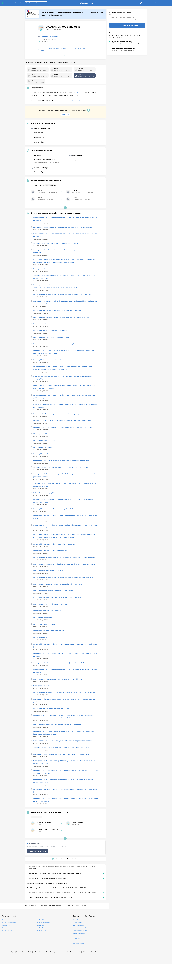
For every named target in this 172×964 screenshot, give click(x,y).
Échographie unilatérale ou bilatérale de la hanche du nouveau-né (57, 597)
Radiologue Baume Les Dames (9, 922)
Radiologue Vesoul (41, 927)
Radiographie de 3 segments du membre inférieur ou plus (54, 344)
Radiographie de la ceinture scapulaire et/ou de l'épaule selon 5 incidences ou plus (63, 577)
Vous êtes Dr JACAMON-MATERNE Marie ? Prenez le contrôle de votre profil (62, 49)
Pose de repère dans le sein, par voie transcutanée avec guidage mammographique (63, 414)
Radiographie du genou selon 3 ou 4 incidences (50, 330)
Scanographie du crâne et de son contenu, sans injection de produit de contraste (62, 227)
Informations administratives (66, 859)
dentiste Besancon (77, 920)
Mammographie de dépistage (44, 440)
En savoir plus (56, 15)
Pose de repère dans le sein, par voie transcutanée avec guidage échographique (62, 420)
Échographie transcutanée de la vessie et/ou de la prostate (54, 544)
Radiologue (38, 62)
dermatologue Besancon (78, 922)
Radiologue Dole (40, 925)
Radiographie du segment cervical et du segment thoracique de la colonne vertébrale (64, 557)
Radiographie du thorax (41, 637)
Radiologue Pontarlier (7, 927)
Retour (12, 3)
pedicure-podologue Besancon (80, 941)
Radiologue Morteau (41, 930)
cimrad (79, 92)
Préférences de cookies (75, 952)
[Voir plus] (65, 207)
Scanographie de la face (42, 269)
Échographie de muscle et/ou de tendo (47, 360)
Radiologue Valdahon (42, 920)
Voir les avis (65, 114)
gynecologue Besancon (78, 925)
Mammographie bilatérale (42, 434)
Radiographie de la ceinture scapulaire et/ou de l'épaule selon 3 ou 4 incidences (62, 294)
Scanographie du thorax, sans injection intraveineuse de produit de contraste (61, 467)
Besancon (52, 62)
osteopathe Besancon (78, 935)
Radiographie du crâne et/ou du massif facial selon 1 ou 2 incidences (57, 679)
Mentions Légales (10, 952)
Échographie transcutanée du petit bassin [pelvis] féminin (54, 509)
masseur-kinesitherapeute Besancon (81, 927)
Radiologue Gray (6, 925)
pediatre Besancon (77, 938)
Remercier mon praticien (37, 851)
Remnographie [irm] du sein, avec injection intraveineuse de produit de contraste (62, 427)
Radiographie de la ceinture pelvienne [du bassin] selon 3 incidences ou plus (61, 317)
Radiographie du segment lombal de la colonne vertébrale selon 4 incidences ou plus (64, 564)
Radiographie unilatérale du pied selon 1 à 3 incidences (53, 324)
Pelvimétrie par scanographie (44, 493)
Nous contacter (65, 952)
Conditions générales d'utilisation (24, 952)
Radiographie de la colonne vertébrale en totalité (51, 708)
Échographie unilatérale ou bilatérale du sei (48, 454)
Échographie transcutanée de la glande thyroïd (50, 551)
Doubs (46, 62)
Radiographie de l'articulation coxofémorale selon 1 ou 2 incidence (57, 725)
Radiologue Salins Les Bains (43, 922)
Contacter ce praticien (50, 36)
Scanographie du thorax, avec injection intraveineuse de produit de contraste (61, 460)
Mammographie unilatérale (43, 447)
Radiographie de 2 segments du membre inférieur (51, 337)
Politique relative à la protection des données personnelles (46, 952)
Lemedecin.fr (30, 62)
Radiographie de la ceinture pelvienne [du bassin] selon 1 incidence (57, 310)
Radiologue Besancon (53, 29)
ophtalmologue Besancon (79, 933)
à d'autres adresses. (77, 101)
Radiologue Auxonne (7, 930)
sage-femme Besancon (78, 943)
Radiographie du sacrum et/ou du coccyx (48, 571)
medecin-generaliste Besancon (80, 930)
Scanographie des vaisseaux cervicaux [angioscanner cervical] (55, 243)
